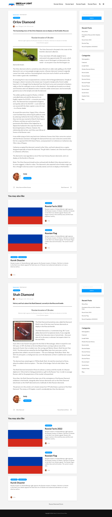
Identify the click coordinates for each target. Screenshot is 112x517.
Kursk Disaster (17, 260)
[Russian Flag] (25, 239)
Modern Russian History (88, 69)
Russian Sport (70, 4)
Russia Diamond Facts (56, 504)
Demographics (86, 59)
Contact (58, 513)
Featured (84, 62)
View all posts (27, 178)
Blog (83, 99)
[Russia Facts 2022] (25, 212)
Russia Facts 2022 (53, 206)
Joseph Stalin (85, 66)
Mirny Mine (85, 31)
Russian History (58, 4)
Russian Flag (51, 233)
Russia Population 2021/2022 (89, 46)
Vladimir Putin (85, 96)
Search (92, 18)
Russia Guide (16, 17)
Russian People (80, 4)
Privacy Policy (64, 513)
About (54, 513)
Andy (16, 26)
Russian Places (92, 4)
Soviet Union (85, 92)
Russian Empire (86, 76)
